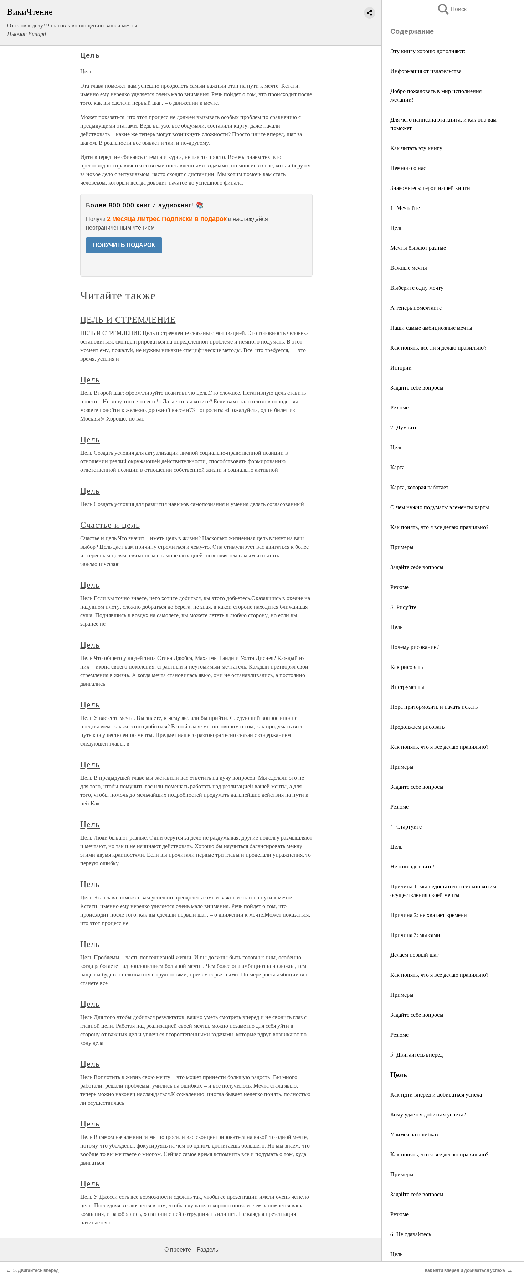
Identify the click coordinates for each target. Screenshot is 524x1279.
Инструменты (407, 686)
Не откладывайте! (412, 866)
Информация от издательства (426, 70)
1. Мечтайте (405, 207)
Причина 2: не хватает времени (428, 914)
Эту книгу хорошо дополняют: (427, 51)
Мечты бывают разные (418, 247)
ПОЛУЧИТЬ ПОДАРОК (124, 245)
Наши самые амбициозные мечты (431, 327)
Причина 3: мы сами (415, 934)
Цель (396, 227)
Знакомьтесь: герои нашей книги (430, 187)
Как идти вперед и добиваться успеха (436, 1094)
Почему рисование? (414, 646)
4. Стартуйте (406, 826)
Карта (397, 467)
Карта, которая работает (419, 487)
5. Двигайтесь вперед (416, 1054)
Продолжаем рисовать (417, 726)
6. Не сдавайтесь (410, 1234)
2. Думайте (403, 427)
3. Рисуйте (403, 606)
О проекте (177, 1250)
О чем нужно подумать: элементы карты (439, 507)
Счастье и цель (110, 524)
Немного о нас (408, 167)
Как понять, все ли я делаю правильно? (438, 347)
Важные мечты (408, 267)
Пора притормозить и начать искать (434, 706)
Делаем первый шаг (414, 954)
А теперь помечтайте (416, 307)
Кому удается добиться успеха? (428, 1114)
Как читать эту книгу (416, 147)
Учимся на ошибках (414, 1134)
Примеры (401, 547)
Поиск (452, 9)
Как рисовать (406, 666)
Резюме (399, 407)
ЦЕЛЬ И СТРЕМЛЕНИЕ (127, 319)
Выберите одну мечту (416, 287)
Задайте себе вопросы (416, 387)
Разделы (208, 1250)
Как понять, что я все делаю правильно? (439, 527)
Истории (401, 367)
